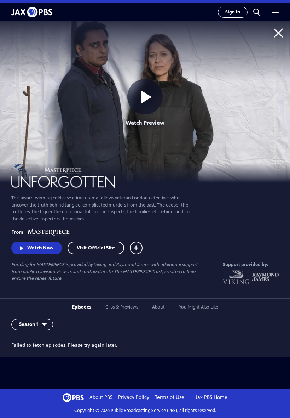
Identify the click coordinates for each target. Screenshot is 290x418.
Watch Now (40, 248)
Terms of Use (169, 397)
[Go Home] (278, 32)
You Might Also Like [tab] (198, 307)
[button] (257, 12)
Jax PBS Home (211, 397)
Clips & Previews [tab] (121, 307)
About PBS (100, 397)
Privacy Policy (133, 397)
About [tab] (158, 307)
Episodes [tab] (81, 307)
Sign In (232, 12)
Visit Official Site (96, 248)
